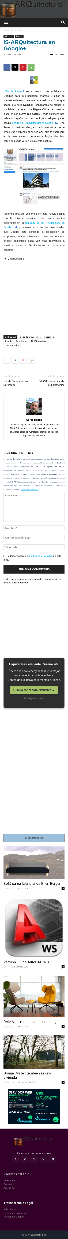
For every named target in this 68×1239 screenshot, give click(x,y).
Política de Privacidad (29, 490)
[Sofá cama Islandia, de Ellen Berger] (34, 862)
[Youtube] (52, 1159)
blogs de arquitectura (30, 336)
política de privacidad (40, 555)
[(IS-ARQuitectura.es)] (34, 9)
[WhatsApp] (31, 67)
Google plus (21, 341)
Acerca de (9, 1187)
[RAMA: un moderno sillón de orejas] (34, 996)
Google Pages (13, 91)
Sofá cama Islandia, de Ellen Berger (32, 883)
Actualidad (17, 30)
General (19, 36)
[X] (15, 67)
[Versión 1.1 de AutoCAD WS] (34, 927)
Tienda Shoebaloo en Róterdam (15, 383)
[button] (6, 22)
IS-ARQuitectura (38, 341)
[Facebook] (6, 67)
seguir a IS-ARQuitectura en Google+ (33, 122)
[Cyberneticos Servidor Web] (34, 1106)
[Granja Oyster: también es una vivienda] (34, 1052)
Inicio (6, 30)
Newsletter (9, 1180)
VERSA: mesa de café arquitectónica (52, 383)
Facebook (49, 336)
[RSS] (34, 1159)
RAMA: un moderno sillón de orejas (31, 1022)
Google (8, 341)
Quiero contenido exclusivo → (34, 690)
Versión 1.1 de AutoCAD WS (26, 962)
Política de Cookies (14, 1216)
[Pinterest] (23, 67)
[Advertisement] (34, 295)
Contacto (8, 1184)
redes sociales (12, 345)
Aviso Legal (9, 1209)
